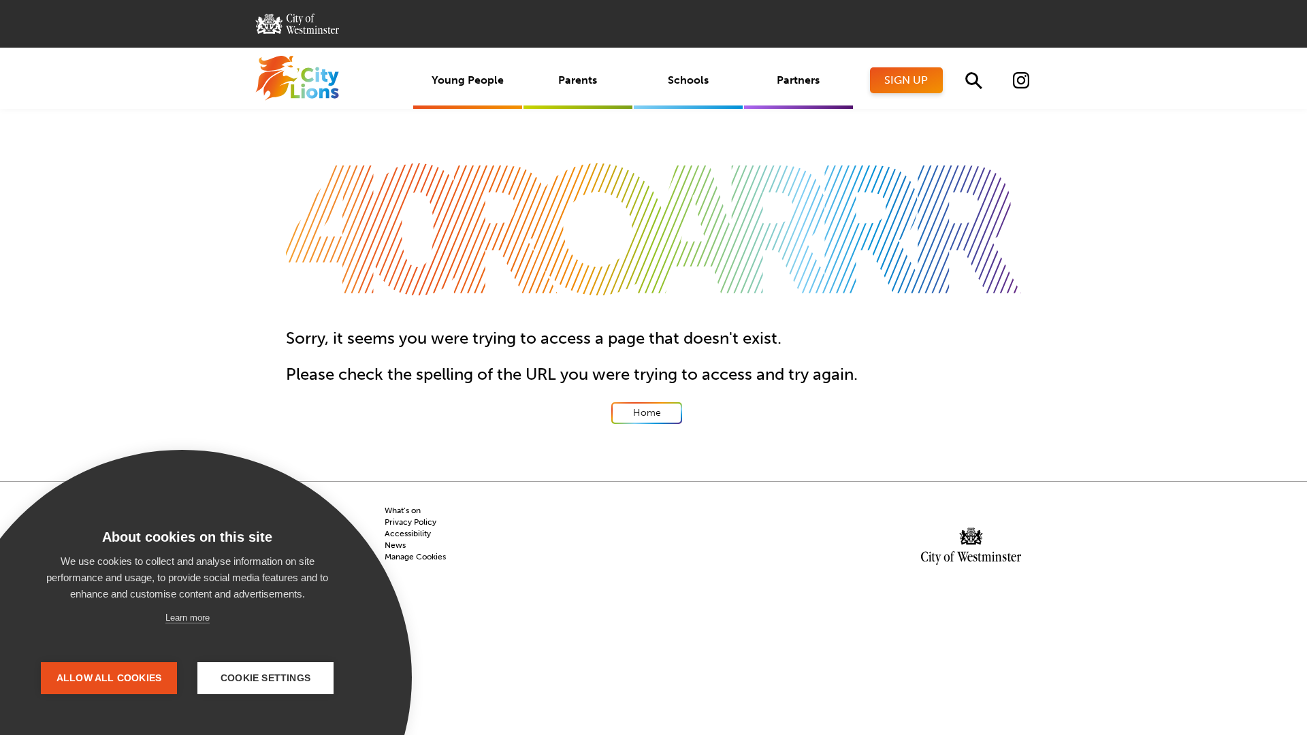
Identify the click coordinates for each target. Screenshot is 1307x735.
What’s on (403, 510)
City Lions (297, 78)
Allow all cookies (109, 678)
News (395, 545)
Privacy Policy (410, 522)
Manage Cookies (415, 556)
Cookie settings (265, 678)
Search (973, 80)
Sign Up (906, 80)
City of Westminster (297, 24)
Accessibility (408, 533)
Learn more (187, 617)
